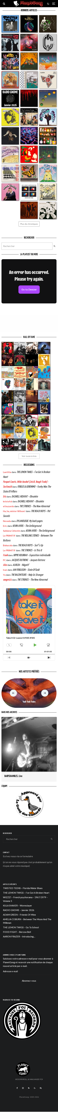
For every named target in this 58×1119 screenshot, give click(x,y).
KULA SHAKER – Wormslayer (17, 905)
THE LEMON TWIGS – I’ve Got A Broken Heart (26, 892)
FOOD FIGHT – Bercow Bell (17, 932)
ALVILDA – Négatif (21, 565)
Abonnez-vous (29, 980)
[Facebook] (17, 1088)
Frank (5, 555)
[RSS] (29, 1088)
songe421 (7, 579)
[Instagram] (23, 1088)
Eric (4, 496)
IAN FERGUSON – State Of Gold (26, 569)
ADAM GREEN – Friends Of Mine (19, 914)
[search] (54, 246)
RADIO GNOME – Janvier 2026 (18, 910)
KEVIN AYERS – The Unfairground (26, 526)
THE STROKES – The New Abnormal (34, 506)
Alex (5, 565)
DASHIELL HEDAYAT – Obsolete (25, 496)
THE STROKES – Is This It (31, 550)
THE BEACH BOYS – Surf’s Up (30, 545)
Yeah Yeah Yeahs (29, 702)
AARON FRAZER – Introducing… (19, 936)
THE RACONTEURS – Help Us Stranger (27, 575)
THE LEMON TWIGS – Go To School (21, 927)
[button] (13, 693)
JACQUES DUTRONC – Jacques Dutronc (28, 560)
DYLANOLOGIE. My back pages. (29, 521)
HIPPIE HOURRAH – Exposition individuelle (31, 555)
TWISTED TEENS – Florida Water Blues (23, 888)
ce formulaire (26, 856)
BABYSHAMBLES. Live (13, 776)
